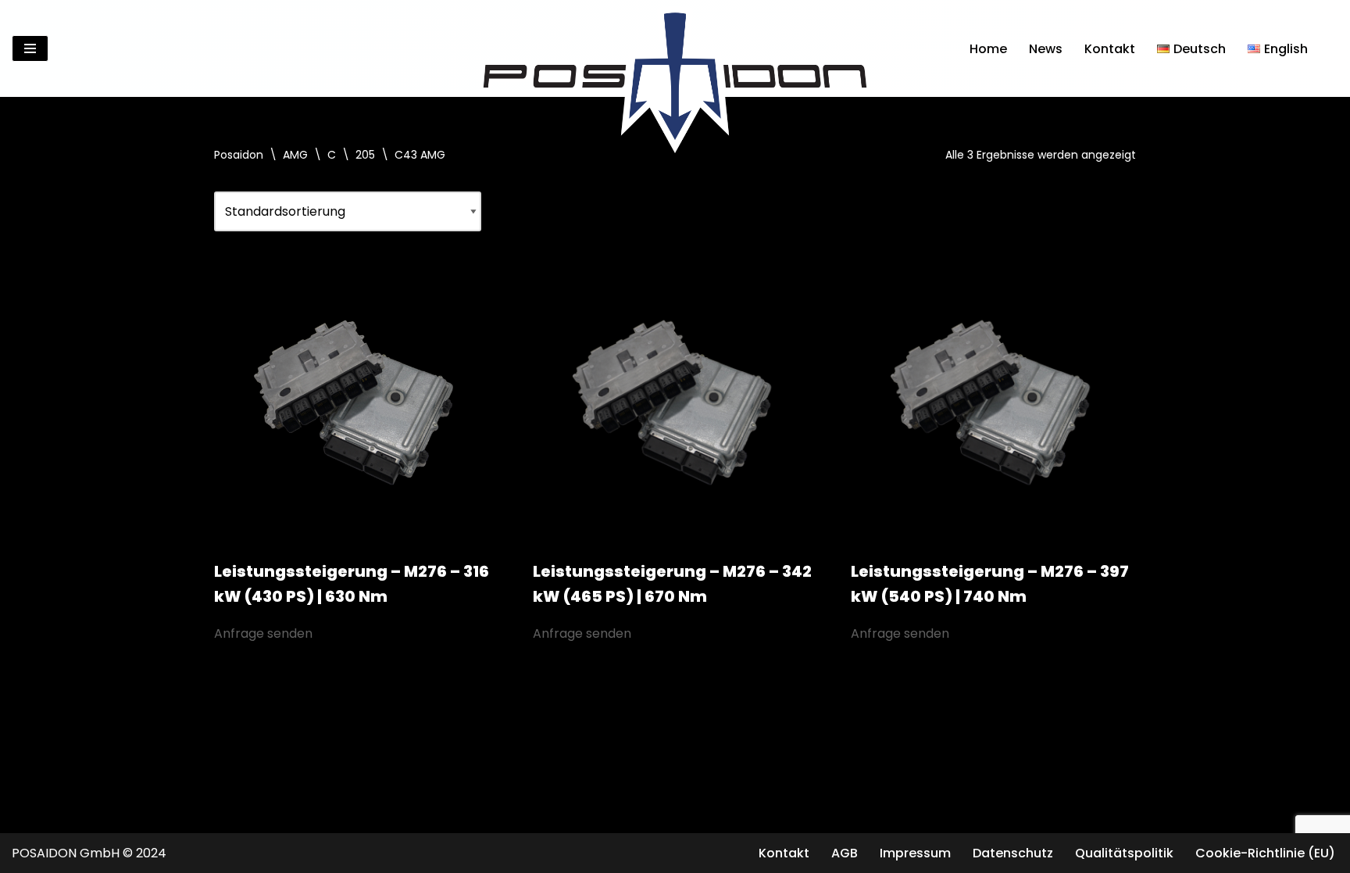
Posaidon (238, 155)
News (1045, 49)
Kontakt (1109, 49)
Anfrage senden (263, 633)
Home (988, 49)
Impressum (915, 853)
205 (365, 155)
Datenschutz (1013, 853)
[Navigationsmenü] (30, 48)
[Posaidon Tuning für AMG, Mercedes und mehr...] (675, 48)
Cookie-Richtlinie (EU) (1265, 853)
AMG (295, 155)
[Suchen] (1324, 49)
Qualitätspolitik (1124, 853)
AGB (844, 853)
